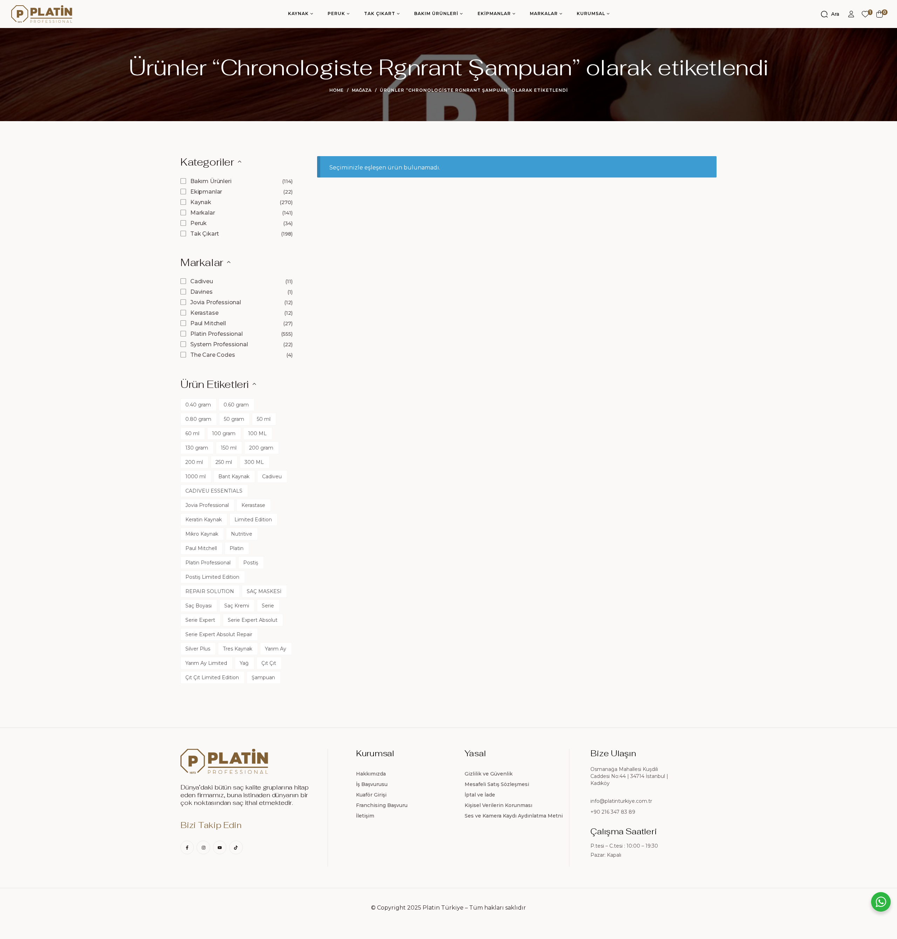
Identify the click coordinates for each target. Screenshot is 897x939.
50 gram (234, 419)
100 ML (257, 433)
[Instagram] (203, 847)
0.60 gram (236, 405)
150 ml (229, 448)
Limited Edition (253, 519)
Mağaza (361, 90)
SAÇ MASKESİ (264, 591)
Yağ (244, 663)
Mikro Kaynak (201, 534)
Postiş (250, 562)
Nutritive (241, 534)
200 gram (261, 448)
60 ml (192, 433)
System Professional (219, 344)
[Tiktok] (235, 847)
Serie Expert (200, 620)
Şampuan (263, 677)
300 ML (254, 462)
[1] (865, 14)
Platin (237, 548)
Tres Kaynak (237, 649)
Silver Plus (197, 649)
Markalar (202, 212)
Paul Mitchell (208, 323)
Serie (268, 606)
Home (336, 90)
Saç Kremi (236, 606)
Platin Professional (216, 334)
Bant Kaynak (233, 476)
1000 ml (195, 476)
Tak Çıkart (204, 233)
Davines (201, 291)
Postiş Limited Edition (212, 577)
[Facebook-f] (187, 847)
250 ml (223, 462)
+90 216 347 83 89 (612, 812)
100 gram (223, 433)
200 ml (194, 462)
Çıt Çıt (268, 663)
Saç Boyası (198, 606)
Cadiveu (201, 281)
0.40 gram (198, 405)
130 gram (196, 448)
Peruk (198, 223)
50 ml (264, 419)
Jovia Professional (215, 302)
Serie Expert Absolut (253, 620)
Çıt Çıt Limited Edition (212, 677)
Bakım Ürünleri (211, 181)
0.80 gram (198, 419)
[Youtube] (219, 847)
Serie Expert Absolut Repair (218, 634)
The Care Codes (212, 355)
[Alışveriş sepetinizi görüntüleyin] (879, 14)
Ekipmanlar (206, 191)
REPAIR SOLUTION (209, 591)
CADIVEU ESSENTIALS (213, 491)
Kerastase (204, 312)
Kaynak (200, 202)
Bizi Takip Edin (210, 825)
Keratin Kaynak (203, 519)
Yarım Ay (275, 649)
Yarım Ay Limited (206, 663)
